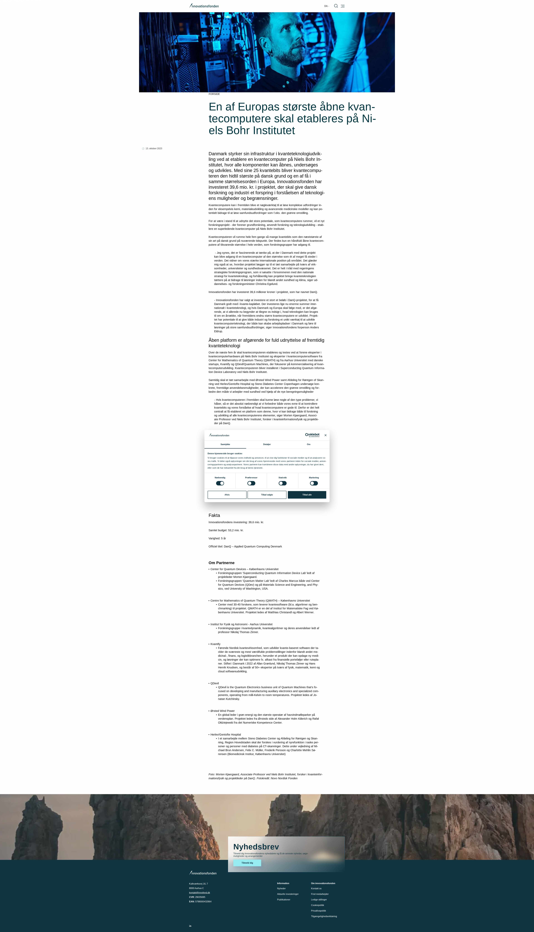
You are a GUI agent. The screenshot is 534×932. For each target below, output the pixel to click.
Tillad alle (307, 495)
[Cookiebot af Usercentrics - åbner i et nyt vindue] (307, 435)
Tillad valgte (267, 495)
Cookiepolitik (317, 905)
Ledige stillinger (319, 899)
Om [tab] (308, 444)
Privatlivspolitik (318, 911)
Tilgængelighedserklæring (324, 916)
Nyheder (281, 888)
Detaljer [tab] (267, 444)
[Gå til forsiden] (204, 6)
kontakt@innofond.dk (199, 892)
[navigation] (327, 6)
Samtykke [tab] (225, 444)
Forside (214, 94)
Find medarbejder (320, 894)
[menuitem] (327, 6)
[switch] (251, 483)
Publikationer (283, 899)
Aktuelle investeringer (288, 894)
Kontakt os (316, 888)
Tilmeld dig (247, 863)
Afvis (227, 495)
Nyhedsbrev (256, 846)
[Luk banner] (326, 435)
